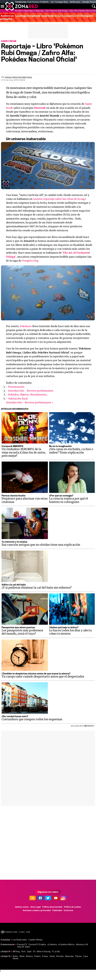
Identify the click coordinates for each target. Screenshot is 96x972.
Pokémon (26, 326)
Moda (22, 956)
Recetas (60, 956)
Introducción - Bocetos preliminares (30, 390)
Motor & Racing (43, 951)
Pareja (45, 956)
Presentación (16, 386)
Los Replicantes (20, 940)
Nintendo (40, 107)
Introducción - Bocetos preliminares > (29, 402)
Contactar (68, 910)
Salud (52, 956)
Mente (15, 958)
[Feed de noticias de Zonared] (32, 898)
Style (29, 951)
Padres (37, 956)
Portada (18, 11)
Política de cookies (72, 907)
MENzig (16, 951)
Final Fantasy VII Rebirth (37, 2)
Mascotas (69, 956)
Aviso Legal (35, 907)
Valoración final (18, 398)
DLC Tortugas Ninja (59, 2)
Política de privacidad (52, 907)
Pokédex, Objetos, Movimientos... (28, 394)
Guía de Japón (23, 947)
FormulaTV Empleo (37, 944)
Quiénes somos (22, 907)
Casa (85, 956)
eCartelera (52, 944)
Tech (23, 951)
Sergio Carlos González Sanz (18, 77)
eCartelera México (66, 944)
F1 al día (56, 951)
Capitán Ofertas (35, 940)
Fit (34, 951)
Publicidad (57, 910)
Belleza (29, 956)
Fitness (78, 956)
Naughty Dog (30, 260)
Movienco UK (82, 944)
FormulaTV (22, 944)
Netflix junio (75, 2)
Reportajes (28, 11)
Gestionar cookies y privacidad (37, 910)
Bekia (15, 956)
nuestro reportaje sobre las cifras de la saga (59, 198)
